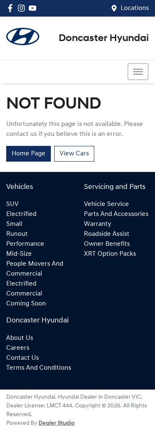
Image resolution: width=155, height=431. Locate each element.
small (14, 224)
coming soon (26, 303)
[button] (138, 71)
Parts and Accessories (116, 214)
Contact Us (22, 358)
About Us (19, 338)
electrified (21, 214)
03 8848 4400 (37, 71)
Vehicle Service (106, 204)
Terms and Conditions (38, 368)
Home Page (28, 153)
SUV (12, 204)
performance (25, 244)
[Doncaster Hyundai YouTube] (34, 8)
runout (17, 234)
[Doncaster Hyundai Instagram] (23, 8)
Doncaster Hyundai (104, 39)
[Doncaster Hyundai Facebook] (11, 8)
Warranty (97, 224)
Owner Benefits (107, 244)
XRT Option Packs (110, 254)
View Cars (74, 153)
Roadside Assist (106, 234)
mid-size (19, 254)
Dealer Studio (56, 423)
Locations (135, 8)
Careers (17, 348)
